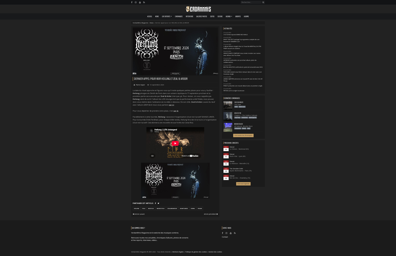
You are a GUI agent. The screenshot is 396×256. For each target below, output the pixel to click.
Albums (246, 16)
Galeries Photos (201, 16)
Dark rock (242, 106)
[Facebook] (131, 2)
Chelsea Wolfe (238, 102)
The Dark (237, 104)
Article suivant (139, 214)
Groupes (238, 16)
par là (176, 111)
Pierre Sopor (140, 85)
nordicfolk (160, 208)
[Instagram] (136, 2)
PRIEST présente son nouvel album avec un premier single (242, 86)
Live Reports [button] (166, 16)
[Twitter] (158, 203)
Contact (225, 237)
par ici (171, 105)
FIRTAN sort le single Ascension (233, 91)
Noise (244, 128)
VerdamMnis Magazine (140, 23)
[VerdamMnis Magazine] (198, 9)
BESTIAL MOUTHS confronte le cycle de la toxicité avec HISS (243, 67)
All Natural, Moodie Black (243, 126)
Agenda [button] (228, 16)
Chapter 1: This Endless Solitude (245, 115)
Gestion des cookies (215, 252)
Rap (249, 128)
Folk (236, 106)
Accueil (149, 16)
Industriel (244, 117)
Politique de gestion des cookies (196, 252)
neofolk (151, 208)
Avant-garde (252, 117)
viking (193, 208)
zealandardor (172, 208)
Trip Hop (237, 117)
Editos (212, 16)
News (157, 16)
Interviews (189, 16)
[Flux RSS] (144, 2)
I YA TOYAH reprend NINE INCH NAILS (235, 35)
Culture (220, 16)
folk (143, 208)
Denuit (232, 147)
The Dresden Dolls (236, 169)
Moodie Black (238, 124)
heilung (136, 208)
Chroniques (179, 16)
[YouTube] (140, 2)
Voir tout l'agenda (243, 184)
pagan (200, 208)
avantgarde (184, 208)
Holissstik (237, 113)
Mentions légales (178, 252)
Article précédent (210, 214)
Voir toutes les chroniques (243, 135)
